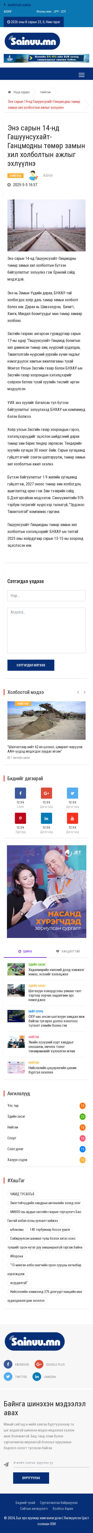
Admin (48, 175)
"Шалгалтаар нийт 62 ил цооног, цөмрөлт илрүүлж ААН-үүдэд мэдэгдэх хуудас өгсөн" (44, 749)
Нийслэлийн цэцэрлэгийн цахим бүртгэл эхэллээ (52, 1070)
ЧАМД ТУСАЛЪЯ (22, 1194)
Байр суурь (36, 1011)
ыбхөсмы (17, 1230)
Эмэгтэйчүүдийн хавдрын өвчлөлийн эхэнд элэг (45, 1203)
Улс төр (13, 1106)
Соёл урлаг (15, 1149)
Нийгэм (45, 92)
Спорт (11, 1138)
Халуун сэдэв (17, 1160)
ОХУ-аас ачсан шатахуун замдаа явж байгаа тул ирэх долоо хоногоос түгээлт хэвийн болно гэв (57, 1021)
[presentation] (78, 692)
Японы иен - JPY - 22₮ (47, 11)
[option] (47, 11)
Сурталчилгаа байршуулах (59, 1503)
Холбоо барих (63, 1509)
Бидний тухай (25, 1503)
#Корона (16, 1256)
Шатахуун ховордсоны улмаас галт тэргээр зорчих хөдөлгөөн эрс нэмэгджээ (55, 995)
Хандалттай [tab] (70, 951)
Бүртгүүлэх (31, 1478)
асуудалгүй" (19, 1283)
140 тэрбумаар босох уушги (50, 1230)
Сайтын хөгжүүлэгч (34, 1509)
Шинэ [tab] (27, 951)
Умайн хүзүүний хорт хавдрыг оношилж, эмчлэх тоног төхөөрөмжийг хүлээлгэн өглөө (52, 1046)
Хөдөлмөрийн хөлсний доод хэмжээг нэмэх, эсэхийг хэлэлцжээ (56, 972)
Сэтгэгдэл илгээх (31, 665)
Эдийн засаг (37, 964)
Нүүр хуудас (21, 92)
